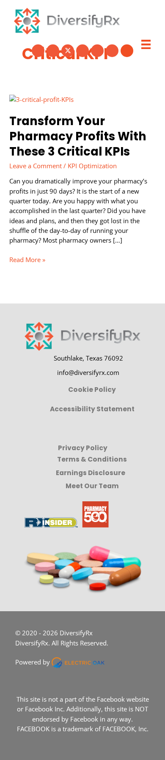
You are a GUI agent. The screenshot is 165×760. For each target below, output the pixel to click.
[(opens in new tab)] (66, 513)
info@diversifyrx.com (88, 372)
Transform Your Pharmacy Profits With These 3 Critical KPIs (77, 136)
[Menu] (146, 44)
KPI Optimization (92, 165)
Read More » (27, 260)
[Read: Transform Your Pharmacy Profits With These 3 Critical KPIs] (41, 99)
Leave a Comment (35, 165)
